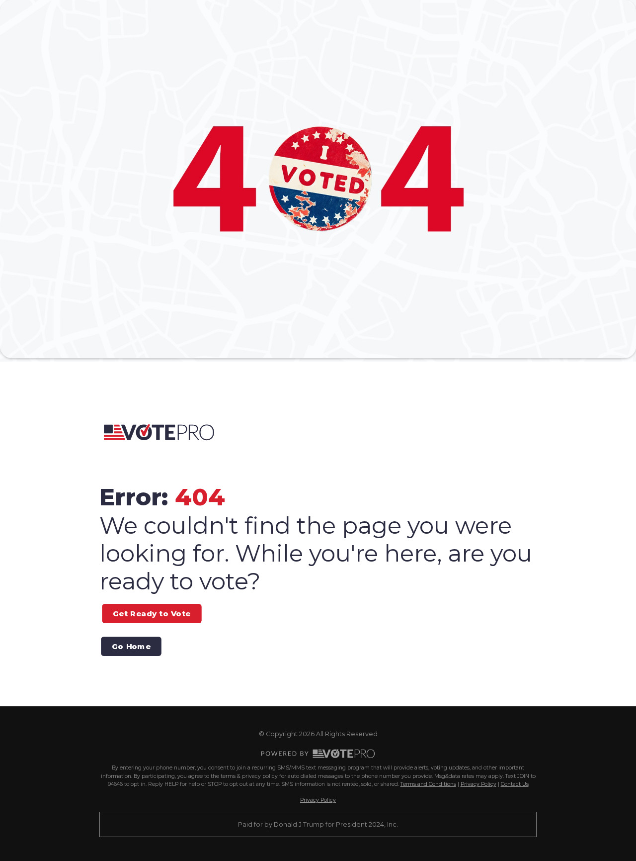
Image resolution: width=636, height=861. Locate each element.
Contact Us (515, 784)
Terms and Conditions (428, 784)
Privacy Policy (478, 784)
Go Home (131, 646)
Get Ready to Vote (152, 613)
